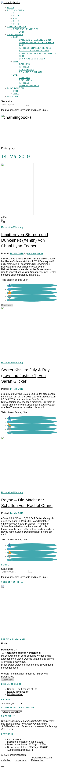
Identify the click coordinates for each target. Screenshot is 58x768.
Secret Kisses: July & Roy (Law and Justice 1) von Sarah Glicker (25, 376)
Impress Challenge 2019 (35, 48)
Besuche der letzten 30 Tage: (22, 744)
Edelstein (25, 80)
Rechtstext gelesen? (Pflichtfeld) (22, 653)
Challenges (15, 34)
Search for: (7, 101)
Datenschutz (9, 649)
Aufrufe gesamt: (15, 750)
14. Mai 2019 (16, 253)
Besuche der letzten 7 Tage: (22, 742)
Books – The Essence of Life (22, 689)
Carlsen (24, 64)
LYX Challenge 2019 (32, 59)
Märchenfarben (15, 694)
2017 (16, 75)
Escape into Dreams (18, 691)
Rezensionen (15, 10)
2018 (22, 32)
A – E (16, 13)
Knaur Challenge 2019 (34, 50)
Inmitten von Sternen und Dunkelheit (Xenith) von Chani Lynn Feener (24, 240)
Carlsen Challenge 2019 (35, 40)
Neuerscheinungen (26, 29)
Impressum (21, 760)
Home (10, 7)
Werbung (18, 227)
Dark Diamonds (29, 85)
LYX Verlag (26, 69)
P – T (16, 21)
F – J (16, 15)
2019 (16, 37)
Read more (7, 305)
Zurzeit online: (15, 739)
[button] (9, 286)
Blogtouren (15, 88)
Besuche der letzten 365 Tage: (23, 747)
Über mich (14, 96)
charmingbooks (35, 253)
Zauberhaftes (16, 26)
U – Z (16, 24)
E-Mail (5, 643)
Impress (24, 67)
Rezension (7, 227)
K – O (16, 18)
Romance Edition (30, 72)
